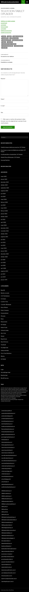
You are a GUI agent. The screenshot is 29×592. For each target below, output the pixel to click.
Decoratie (11, 390)
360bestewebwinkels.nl (7, 501)
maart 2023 (4, 208)
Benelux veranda (5, 293)
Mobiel (9, 36)
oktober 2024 (4, 185)
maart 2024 (4, 199)
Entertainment (25, 390)
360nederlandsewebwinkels (10, 2)
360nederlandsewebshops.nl (8, 517)
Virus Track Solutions (6, 353)
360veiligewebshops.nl (7, 527)
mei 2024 (3, 196)
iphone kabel (4, 27)
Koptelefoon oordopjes (6, 61)
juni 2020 (3, 262)
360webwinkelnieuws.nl (7, 535)
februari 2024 (4, 202)
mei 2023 (3, 205)
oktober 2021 (4, 233)
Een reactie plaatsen (15, 16)
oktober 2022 (4, 216)
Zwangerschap (20, 399)
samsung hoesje (14, 38)
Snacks (20, 393)
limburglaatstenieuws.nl (7, 445)
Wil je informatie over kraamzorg (7, 399)
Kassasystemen (4, 313)
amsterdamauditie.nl (6, 410)
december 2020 (5, 254)
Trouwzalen (18, 396)
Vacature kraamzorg (5, 398)
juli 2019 (3, 274)
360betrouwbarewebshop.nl (8, 504)
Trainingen (3, 396)
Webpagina (14, 398)
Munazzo (3, 316)
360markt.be (4, 511)
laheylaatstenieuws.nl (6, 442)
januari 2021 (4, 251)
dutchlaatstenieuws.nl (6, 423)
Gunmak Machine (5, 160)
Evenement (3, 392)
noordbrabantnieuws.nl (7, 458)
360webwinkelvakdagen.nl (8, 538)
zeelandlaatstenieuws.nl (7, 484)
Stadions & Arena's (23, 395)
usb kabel (3, 28)
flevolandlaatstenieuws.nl (7, 429)
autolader (3, 25)
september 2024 (5, 188)
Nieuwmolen (4, 321)
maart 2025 (4, 176)
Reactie (3, 78)
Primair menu (27, 2)
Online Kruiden (5, 330)
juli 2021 (3, 239)
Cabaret (9, 389)
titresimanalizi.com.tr (6, 575)
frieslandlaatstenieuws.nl (7, 431)
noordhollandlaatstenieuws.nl (8, 460)
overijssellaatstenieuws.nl (7, 463)
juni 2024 (3, 193)
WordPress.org (4, 378)
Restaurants (7, 393)
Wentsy (3, 356)
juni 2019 (3, 277)
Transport (7, 396)
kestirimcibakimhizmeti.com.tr (9, 578)
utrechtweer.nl (5, 481)
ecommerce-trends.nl (6, 554)
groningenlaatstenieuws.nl (8, 437)
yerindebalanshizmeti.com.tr (8, 573)
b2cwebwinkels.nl (5, 540)
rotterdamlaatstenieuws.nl (8, 466)
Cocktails (17, 389)
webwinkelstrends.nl (6, 567)
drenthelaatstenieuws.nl (7, 421)
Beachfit (3, 290)
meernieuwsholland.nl (7, 450)
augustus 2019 (4, 271)
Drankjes (16, 390)
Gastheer (15, 392)
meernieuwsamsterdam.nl (7, 447)
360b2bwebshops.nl (6, 490)
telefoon (10, 42)
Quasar (2, 336)
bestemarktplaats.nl (6, 546)
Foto (12, 392)
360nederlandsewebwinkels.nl (9, 519)
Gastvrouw (19, 392)
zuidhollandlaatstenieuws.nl (8, 487)
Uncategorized (5, 8)
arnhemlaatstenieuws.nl (7, 418)
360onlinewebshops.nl (7, 522)
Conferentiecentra (22, 389)
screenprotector (6, 40)
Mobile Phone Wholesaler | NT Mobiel (10, 157)
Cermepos (3, 298)
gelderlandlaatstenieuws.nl (8, 434)
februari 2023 (4, 210)
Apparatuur (10, 388)
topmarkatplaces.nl (6, 564)
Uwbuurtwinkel (5, 350)
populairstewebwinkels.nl (7, 561)
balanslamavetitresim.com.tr (8, 570)
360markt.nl (4, 506)
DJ (13, 390)
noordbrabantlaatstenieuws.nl (9, 455)
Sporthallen (13, 395)
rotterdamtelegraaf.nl (6, 471)
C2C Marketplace (5, 296)
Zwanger (15, 399)
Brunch (25, 388)
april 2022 (3, 222)
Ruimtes (11, 393)
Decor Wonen (4, 307)
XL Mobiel (12, 8)
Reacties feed (4, 375)
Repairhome (4, 339)
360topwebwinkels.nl (6, 525)
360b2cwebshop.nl (6, 493)
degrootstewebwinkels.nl (7, 551)
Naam (3, 99)
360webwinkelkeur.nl (6, 533)
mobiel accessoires (6, 32)
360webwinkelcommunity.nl (8, 530)
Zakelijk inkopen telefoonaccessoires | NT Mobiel (13, 147)
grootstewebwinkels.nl (7, 559)
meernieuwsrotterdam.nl (7, 452)
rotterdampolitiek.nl (6, 468)
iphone (3, 36)
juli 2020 (3, 259)
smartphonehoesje (17, 40)
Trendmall (3, 344)
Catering (13, 389)
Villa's (10, 398)
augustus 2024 (4, 190)
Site (2, 112)
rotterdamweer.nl (5, 473)
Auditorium (15, 388)
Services (14, 393)
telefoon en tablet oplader (8, 21)
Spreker (17, 395)
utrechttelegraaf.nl (6, 479)
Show (18, 393)
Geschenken (23, 392)
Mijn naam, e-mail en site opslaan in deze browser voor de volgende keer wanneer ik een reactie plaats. (13, 121)
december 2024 (5, 182)
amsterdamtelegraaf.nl (7, 416)
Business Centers (4, 389)
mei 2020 (3, 265)
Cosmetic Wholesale (6, 304)
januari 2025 (4, 179)
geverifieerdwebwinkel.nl (7, 556)
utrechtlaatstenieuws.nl (7, 476)
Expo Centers (8, 392)
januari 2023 (4, 213)
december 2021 (5, 228)
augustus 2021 (4, 236)
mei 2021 (3, 245)
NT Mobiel (3, 324)
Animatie (6, 388)
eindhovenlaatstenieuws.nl (8, 426)
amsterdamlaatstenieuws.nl (8, 413)
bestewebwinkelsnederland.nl (8, 548)
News (2, 319)
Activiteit (2, 388)
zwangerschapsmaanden (5, 400)
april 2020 (3, 268)
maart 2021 (4, 248)
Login (2, 369)
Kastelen (2, 393)
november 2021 (5, 231)
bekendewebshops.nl (6, 543)
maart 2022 (4, 225)
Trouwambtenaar (12, 396)
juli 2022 (3, 219)
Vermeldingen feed (5, 372)
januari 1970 (4, 279)
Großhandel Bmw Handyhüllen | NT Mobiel (11, 154)
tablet (3, 42)
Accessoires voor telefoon (7, 55)
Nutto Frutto (4, 327)
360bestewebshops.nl (6, 498)
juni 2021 (3, 242)
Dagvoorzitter (3, 390)
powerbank (4, 23)
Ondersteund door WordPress (7, 590)
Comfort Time (4, 301)
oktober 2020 (4, 256)
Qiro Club (3, 333)
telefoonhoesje (19, 45)
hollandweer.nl (5, 439)
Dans (8, 390)
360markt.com (5, 514)
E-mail (3, 105)
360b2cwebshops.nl (6, 496)
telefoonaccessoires (6, 30)
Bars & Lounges (21, 388)
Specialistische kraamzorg (6, 395)
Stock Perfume (4, 341)
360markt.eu (4, 509)
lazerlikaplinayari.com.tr (7, 581)
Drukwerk (20, 390)
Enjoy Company (5, 310)
